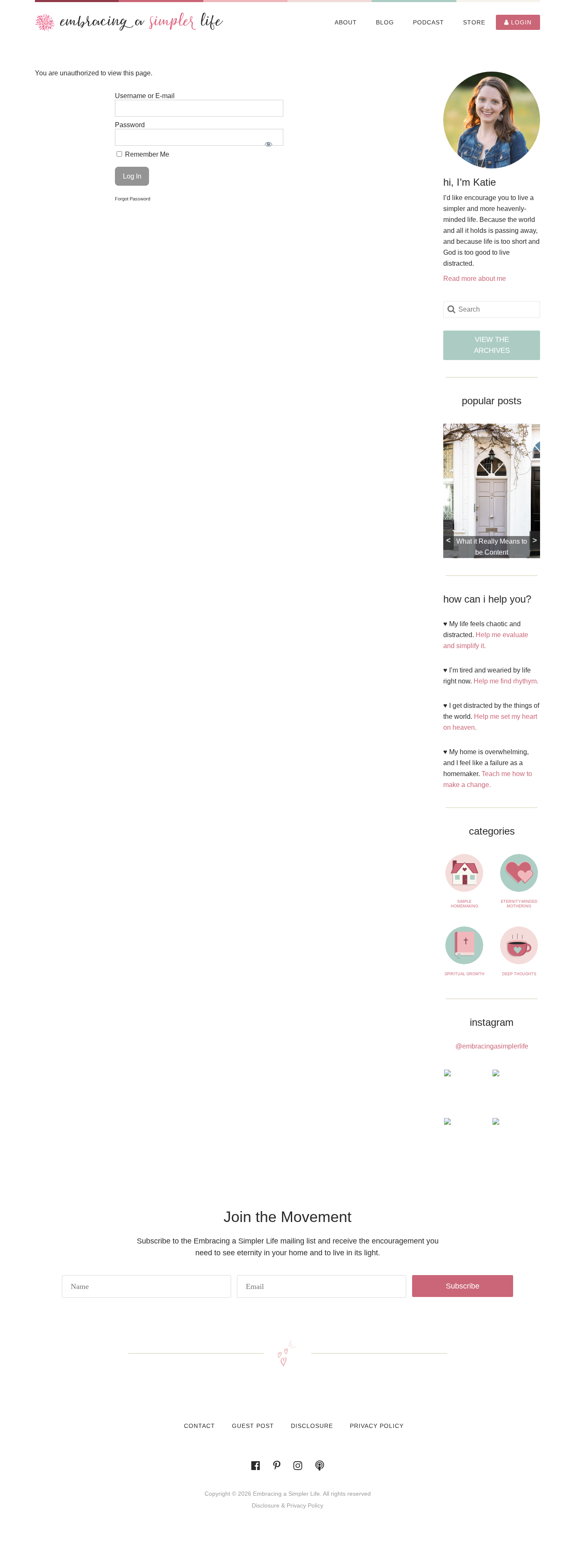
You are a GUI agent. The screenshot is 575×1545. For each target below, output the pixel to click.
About (346, 22)
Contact (199, 1425)
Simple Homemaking (464, 903)
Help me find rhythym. (506, 681)
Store (474, 22)
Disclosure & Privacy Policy (287, 1505)
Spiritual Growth (464, 974)
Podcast (428, 22)
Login (520, 22)
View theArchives (492, 345)
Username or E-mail (145, 95)
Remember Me (146, 154)
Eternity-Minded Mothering (519, 903)
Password (130, 124)
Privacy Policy (377, 1425)
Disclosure (312, 1425)
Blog (385, 22)
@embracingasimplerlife (491, 1046)
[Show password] (268, 144)
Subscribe (462, 1286)
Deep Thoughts (519, 974)
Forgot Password (132, 198)
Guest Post (253, 1425)
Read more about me (474, 278)
